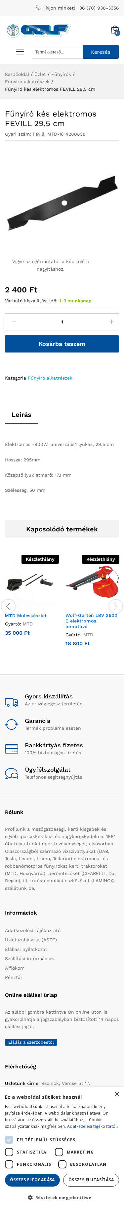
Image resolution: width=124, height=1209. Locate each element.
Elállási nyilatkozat (26, 949)
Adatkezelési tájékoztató (33, 930)
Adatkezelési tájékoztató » (93, 1126)
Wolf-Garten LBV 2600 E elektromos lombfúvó (91, 621)
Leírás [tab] (21, 414)
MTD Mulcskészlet (26, 615)
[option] (32, 600)
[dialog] (62, 1148)
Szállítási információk (29, 958)
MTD (28, 623)
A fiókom (14, 968)
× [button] (116, 1094)
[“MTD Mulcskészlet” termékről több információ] (24, 604)
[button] (62, 1197)
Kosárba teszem (62, 343)
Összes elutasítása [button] (91, 1180)
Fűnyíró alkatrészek (50, 378)
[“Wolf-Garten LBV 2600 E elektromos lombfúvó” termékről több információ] (85, 604)
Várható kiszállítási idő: (31, 300)
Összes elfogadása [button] (32, 1180)
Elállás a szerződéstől (31, 1042)
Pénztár (13, 977)
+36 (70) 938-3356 (98, 8)
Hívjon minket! (58, 8)
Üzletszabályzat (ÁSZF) (31, 939)
